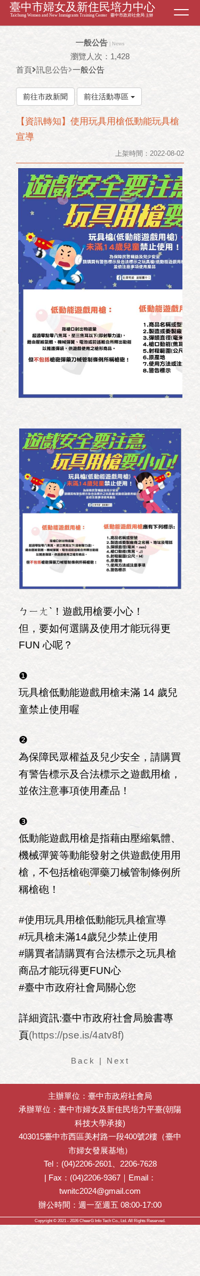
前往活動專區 (107, 96)
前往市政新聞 (45, 96)
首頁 (24, 69)
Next (118, 1060)
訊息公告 (52, 69)
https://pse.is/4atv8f (76, 1035)
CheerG (86, 1220)
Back (83, 1060)
